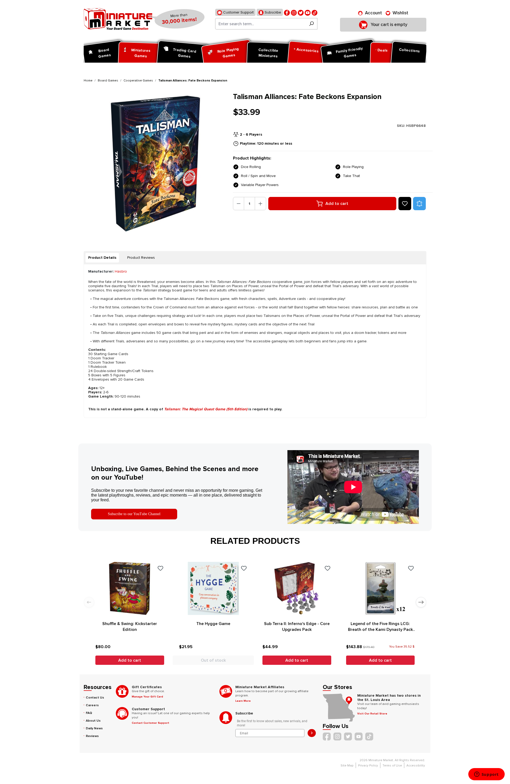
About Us (93, 721)
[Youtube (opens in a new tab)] (308, 12)
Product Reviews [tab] (141, 257)
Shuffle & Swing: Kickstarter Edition (129, 626)
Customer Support (238, 12)
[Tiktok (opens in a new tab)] (314, 12)
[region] (155, 163)
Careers (92, 705)
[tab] (102, 257)
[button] (419, 203)
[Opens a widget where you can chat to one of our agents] (486, 774)
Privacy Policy (368, 766)
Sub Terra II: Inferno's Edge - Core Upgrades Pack (297, 626)
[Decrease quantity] (238, 203)
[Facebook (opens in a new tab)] (287, 12)
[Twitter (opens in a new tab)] (301, 12)
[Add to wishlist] (404, 203)
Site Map (347, 766)
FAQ (89, 713)
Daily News (94, 728)
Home (88, 81)
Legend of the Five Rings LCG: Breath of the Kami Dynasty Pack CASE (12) (380, 626)
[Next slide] (421, 602)
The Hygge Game (213, 623)
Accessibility (415, 766)
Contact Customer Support (150, 723)
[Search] (311, 23)
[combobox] (260, 23)
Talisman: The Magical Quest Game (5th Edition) (205, 409)
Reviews (92, 736)
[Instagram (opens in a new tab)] (294, 12)
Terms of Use (392, 766)
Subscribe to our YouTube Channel (134, 514)
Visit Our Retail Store (372, 713)
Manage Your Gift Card (147, 696)
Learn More (243, 701)
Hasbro (121, 271)
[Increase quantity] (260, 203)
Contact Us (95, 698)
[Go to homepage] (118, 19)
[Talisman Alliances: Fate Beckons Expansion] (155, 163)
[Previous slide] (89, 602)
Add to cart (336, 203)
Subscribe (272, 12)
